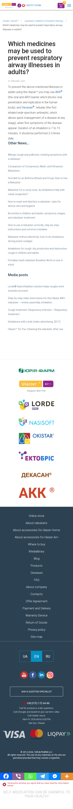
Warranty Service (36, 615)
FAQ (36, 580)
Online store (36, 516)
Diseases (36, 572)
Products (36, 565)
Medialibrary (36, 551)
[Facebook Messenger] (55, 776)
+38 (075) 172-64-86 (38, 703)
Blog (37, 558)
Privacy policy (36, 629)
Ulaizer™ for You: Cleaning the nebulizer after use (35, 329)
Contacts (36, 594)
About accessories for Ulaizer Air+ (36, 537)
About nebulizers (36, 523)
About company (36, 587)
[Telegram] (42, 776)
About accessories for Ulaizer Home (36, 530)
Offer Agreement (36, 601)
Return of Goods (36, 622)
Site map (36, 636)
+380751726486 (33, 5)
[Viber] (18, 776)
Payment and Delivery (37, 608)
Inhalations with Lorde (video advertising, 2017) (34, 321)
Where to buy (36, 544)
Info (19, 5)
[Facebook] (6, 776)
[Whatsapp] (30, 776)
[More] (67, 776)
